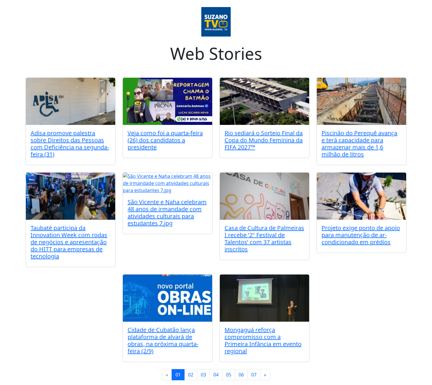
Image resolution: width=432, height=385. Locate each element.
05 (228, 374)
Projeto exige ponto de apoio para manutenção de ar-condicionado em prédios (361, 235)
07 (254, 374)
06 (241, 374)
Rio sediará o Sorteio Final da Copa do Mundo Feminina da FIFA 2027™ (264, 140)
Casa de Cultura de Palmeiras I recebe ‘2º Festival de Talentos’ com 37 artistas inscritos (264, 238)
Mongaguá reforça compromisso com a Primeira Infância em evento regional (263, 340)
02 (190, 374)
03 (203, 374)
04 (216, 374)
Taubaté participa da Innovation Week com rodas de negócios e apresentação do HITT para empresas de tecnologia (69, 242)
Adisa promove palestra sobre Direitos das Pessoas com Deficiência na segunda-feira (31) (70, 143)
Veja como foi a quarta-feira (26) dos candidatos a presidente (165, 140)
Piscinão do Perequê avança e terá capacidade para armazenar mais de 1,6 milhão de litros (359, 143)
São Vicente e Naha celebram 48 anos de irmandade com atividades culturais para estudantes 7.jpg (167, 212)
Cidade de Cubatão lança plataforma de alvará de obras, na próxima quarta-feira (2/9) (163, 340)
